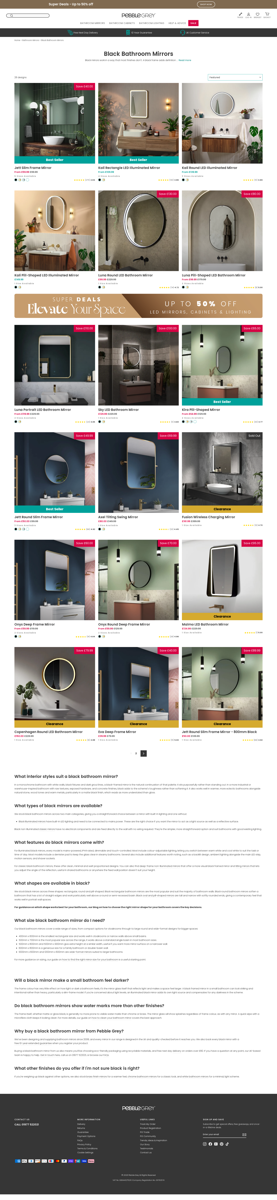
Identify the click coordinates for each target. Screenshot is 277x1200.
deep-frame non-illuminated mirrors (160, 866)
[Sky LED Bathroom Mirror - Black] (99, 421)
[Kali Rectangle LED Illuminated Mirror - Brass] (103, 179)
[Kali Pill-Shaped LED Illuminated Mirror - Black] (15, 287)
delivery (177, 1051)
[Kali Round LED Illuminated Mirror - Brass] (187, 179)
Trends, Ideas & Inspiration (153, 1140)
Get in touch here (50, 1055)
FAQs (106, 1055)
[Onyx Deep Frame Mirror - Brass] (19, 636)
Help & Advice (177, 23)
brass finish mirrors (96, 1076)
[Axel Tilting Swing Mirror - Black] (99, 529)
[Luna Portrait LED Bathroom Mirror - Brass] (19, 421)
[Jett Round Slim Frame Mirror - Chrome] (23, 529)
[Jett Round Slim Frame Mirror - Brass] (19, 529)
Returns (81, 1128)
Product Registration (150, 1128)
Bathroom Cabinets (122, 23)
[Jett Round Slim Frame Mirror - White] (27, 529)
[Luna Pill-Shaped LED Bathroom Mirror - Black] (183, 287)
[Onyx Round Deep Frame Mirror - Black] (99, 636)
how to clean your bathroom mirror (111, 1018)
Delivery (81, 1124)
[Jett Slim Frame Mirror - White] (27, 179)
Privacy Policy (84, 1144)
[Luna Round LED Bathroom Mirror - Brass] (103, 287)
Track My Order (148, 1124)
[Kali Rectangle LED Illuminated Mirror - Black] (99, 179)
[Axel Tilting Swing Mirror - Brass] (103, 529)
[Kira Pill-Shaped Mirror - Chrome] (191, 421)
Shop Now (206, 4)
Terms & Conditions (87, 1148)
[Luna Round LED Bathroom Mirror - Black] (99, 287)
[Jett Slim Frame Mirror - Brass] (19, 179)
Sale (193, 23)
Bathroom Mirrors (92, 23)
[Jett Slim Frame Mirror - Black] (15, 179)
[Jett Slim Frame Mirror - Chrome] (23, 179)
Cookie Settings (85, 1152)
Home (17, 40)
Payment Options (86, 1136)
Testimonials (146, 1148)
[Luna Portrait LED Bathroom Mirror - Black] (15, 421)
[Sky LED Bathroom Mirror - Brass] (103, 421)
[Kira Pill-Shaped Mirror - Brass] (187, 421)
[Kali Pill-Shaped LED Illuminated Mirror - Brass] (19, 287)
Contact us (146, 1152)
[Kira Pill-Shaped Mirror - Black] (183, 421)
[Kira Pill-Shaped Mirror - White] (195, 421)
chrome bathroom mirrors (142, 1076)
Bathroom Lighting (151, 23)
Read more (185, 60)
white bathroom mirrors (195, 1076)
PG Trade (144, 1132)
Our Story (145, 1144)
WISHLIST (257, 17)
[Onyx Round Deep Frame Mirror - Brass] (103, 636)
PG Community (148, 1136)
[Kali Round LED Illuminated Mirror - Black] (183, 179)
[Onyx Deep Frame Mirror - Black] (15, 636)
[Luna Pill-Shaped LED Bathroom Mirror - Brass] (187, 287)
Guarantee (83, 1132)
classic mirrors (47, 829)
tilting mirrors (242, 866)
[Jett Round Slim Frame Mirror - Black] (15, 529)
